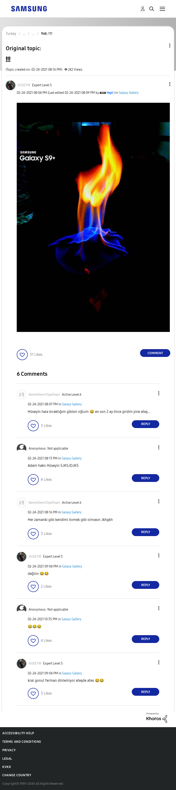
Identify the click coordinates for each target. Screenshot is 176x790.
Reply (145, 424)
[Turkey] (29, 8)
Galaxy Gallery (129, 93)
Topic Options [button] (162, 45)
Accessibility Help (18, 733)
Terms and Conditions (21, 742)
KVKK (6, 767)
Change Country (16, 775)
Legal (7, 759)
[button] (162, 84)
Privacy (9, 750)
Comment (155, 353)
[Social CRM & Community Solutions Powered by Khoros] (156, 717)
